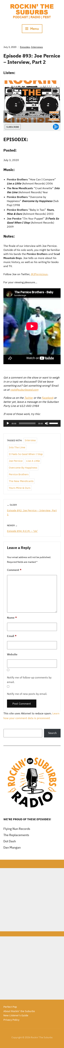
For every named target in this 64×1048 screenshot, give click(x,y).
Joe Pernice (16, 460)
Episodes (25, 47)
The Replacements (16, 835)
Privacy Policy (11, 1019)
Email (12, 636)
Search (52, 733)
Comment (14, 570)
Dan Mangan (12, 847)
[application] (32, 423)
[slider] (54, 423)
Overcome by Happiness (23, 467)
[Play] (8, 423)
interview (30, 440)
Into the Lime (17, 447)
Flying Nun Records (16, 829)
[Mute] (46, 423)
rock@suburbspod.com (24, 389)
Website (12, 654)
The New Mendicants (21, 481)
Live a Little (33, 460)
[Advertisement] (32, 899)
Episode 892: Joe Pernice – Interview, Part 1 (32, 512)
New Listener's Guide (15, 1015)
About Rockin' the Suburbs (19, 1011)
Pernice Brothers (19, 474)
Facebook (47, 397)
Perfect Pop (10, 1006)
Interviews (37, 47)
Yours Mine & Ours (19, 487)
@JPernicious (39, 274)
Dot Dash (9, 841)
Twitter (28, 397)
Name (12, 617)
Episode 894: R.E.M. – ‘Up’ (22, 531)
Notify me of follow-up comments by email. (29, 680)
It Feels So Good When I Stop (26, 454)
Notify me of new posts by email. (27, 693)
